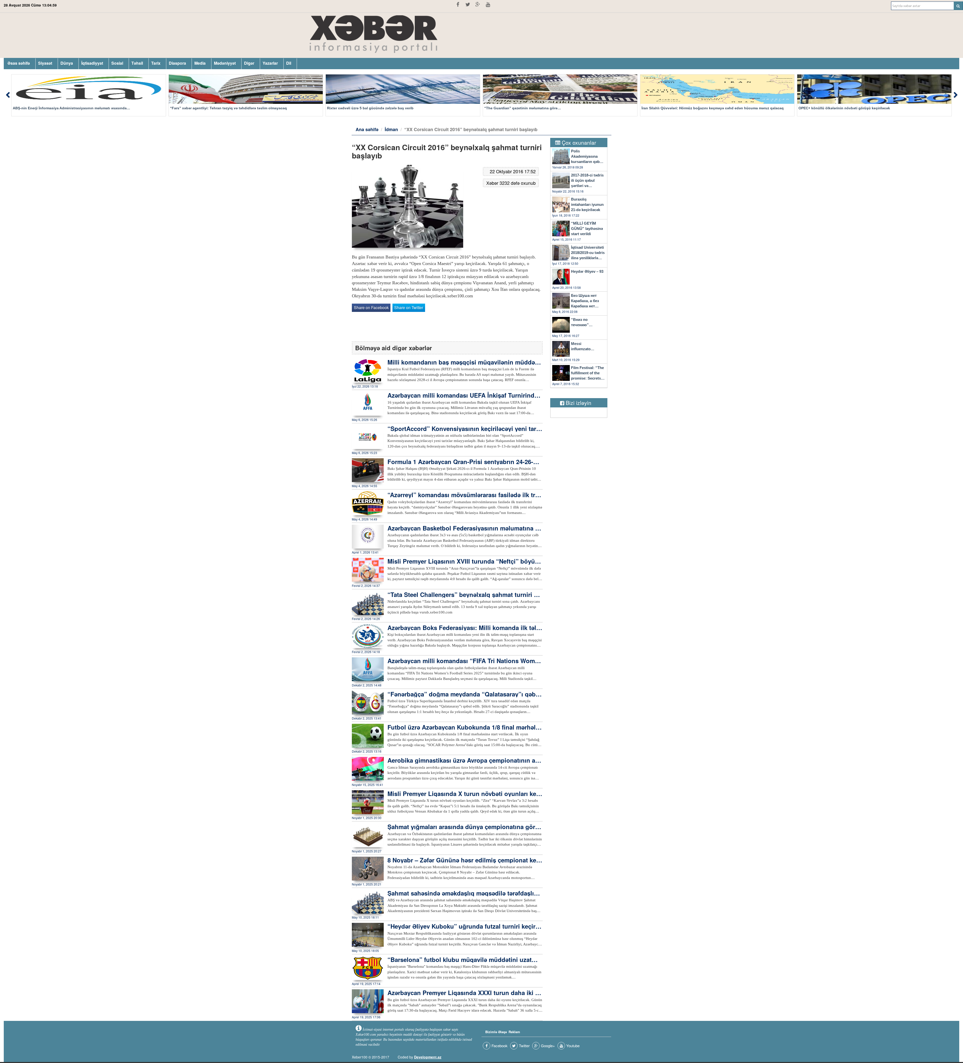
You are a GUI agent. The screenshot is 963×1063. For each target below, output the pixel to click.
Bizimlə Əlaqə (496, 1031)
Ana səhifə (367, 129)
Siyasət (45, 63)
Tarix (155, 63)
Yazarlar (270, 63)
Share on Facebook (371, 307)
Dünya (66, 63)
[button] (7, 95)
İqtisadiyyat (92, 63)
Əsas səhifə (19, 63)
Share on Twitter (408, 307)
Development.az (427, 1056)
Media (200, 63)
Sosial (117, 63)
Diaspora (177, 63)
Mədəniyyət (225, 63)
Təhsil (137, 63)
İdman (391, 129)
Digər (249, 63)
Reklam (514, 1031)
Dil (288, 63)
